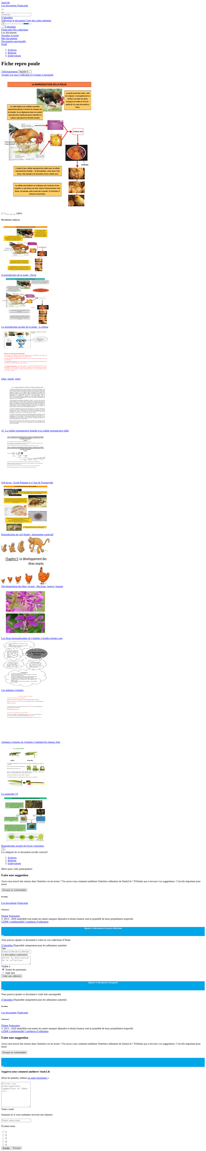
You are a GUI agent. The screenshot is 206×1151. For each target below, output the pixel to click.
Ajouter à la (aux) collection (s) (17, 74)
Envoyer (17, 1148)
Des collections (20, 29)
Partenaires (14, 916)
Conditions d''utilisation (36, 921)
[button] (7, 214)
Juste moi (10, 972)
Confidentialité (17, 921)
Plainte (4, 916)
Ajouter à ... (24, 72)
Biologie (12, 52)
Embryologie (14, 55)
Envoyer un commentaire (14, 890)
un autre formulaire (38, 1078)
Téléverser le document (13, 20)
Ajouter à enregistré (43, 74)
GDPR (5, 921)
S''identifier (7, 17)
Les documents (9, 5)
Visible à (5, 966)
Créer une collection (12, 976)
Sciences (12, 50)
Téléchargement (9, 71)
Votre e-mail (7, 1109)
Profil (4, 44)
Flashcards (22, 5)
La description (14, 954)
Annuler (6, 1148)
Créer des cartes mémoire (38, 20)
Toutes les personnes (15, 969)
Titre (3, 948)
